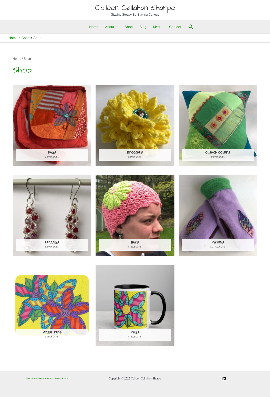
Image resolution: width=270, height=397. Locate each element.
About (109, 27)
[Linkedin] (224, 379)
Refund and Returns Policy (39, 378)
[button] (116, 27)
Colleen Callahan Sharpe (135, 8)
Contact (175, 27)
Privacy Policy (61, 378)
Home (93, 27)
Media (157, 27)
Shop (129, 27)
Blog (142, 27)
